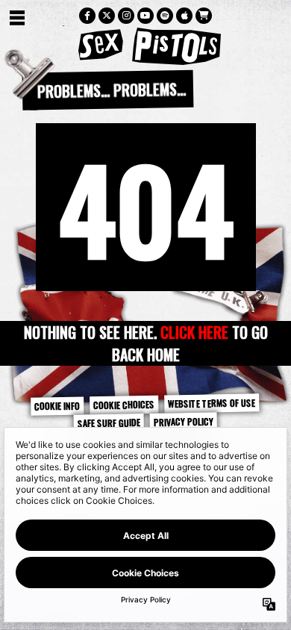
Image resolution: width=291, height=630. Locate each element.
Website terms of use (211, 403)
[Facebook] (87, 15)
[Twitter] (106, 15)
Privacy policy (183, 421)
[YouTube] (145, 15)
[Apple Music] (184, 15)
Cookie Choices (123, 404)
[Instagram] (126, 15)
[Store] (203, 15)
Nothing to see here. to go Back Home (146, 343)
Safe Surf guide (109, 422)
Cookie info (57, 405)
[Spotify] (165, 15)
